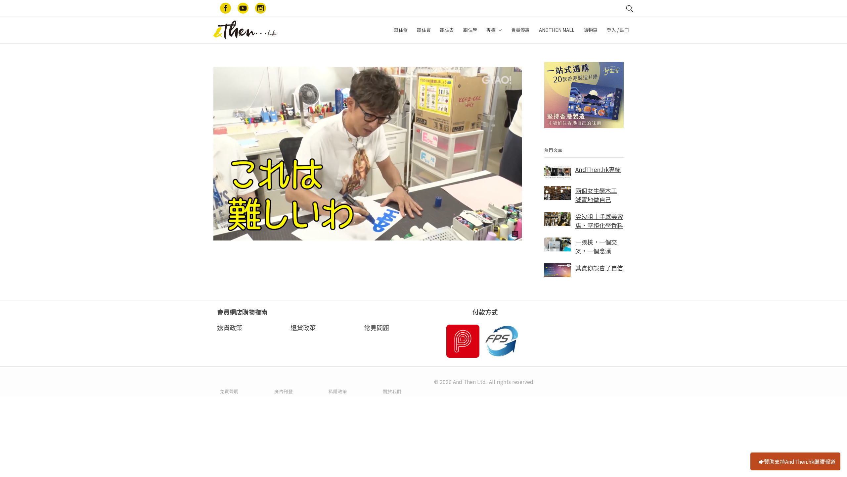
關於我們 (392, 391)
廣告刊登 (283, 391)
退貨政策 (303, 327)
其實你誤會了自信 (599, 267)
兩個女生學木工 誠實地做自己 (596, 195)
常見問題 (376, 327)
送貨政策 (229, 327)
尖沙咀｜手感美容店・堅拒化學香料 (599, 221)
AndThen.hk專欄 (598, 169)
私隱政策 (338, 391)
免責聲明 (229, 391)
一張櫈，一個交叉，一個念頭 (596, 246)
